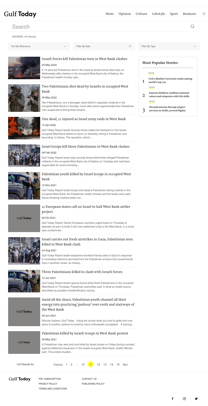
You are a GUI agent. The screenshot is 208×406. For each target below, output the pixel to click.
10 (82, 364)
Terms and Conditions (53, 388)
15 (118, 364)
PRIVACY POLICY (48, 383)
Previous (58, 364)
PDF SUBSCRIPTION (50, 378)
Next (125, 364)
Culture (141, 14)
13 (105, 364)
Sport (174, 14)
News (110, 14)
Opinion (125, 14)
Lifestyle (158, 14)
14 (111, 364)
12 (98, 364)
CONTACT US (89, 378)
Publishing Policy (93, 383)
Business (189, 14)
